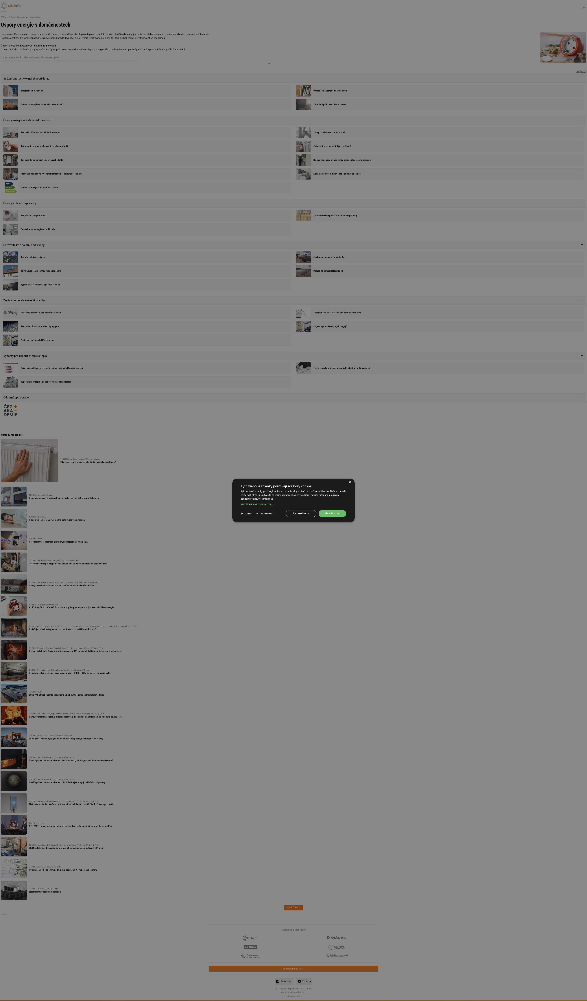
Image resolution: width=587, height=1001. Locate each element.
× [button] (350, 482)
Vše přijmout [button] (332, 513)
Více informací (265, 498)
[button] (293, 504)
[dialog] (293, 500)
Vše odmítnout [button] (301, 513)
